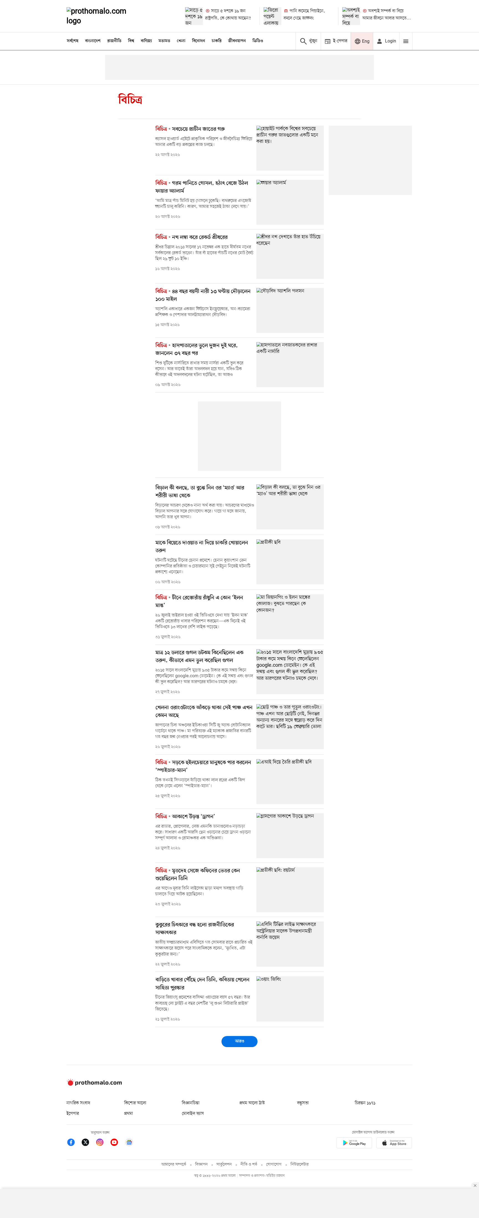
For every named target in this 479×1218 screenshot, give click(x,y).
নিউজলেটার (300, 1164)
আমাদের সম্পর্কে (173, 1164)
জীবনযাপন (237, 41)
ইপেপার (73, 1114)
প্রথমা (128, 1114)
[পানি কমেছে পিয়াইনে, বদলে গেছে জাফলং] (272, 16)
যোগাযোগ (274, 1164)
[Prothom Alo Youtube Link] (117, 1143)
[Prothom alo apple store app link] (394, 1144)
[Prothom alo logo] (94, 1084)
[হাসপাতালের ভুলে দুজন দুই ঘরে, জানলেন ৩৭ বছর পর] (290, 364)
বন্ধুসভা (303, 1103)
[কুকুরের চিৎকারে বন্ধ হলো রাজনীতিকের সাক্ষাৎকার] (290, 943)
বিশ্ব (131, 41)
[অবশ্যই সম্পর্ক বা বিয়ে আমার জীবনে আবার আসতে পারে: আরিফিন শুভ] (351, 16)
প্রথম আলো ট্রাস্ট (252, 1103)
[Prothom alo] (104, 16)
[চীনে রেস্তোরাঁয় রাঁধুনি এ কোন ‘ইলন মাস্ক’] (290, 616)
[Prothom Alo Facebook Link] (74, 1143)
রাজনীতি (114, 41)
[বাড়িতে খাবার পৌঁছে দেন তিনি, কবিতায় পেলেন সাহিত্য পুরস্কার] (290, 998)
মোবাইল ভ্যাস (193, 1114)
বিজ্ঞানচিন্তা (191, 1103)
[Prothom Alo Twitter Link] (88, 1143)
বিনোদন (198, 41)
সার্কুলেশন (224, 1164)
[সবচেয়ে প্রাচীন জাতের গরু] (290, 148)
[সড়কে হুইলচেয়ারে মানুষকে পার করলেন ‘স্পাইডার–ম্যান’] (290, 781)
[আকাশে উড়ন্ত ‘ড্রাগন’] (290, 835)
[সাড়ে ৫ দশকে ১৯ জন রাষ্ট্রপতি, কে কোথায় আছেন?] (194, 16)
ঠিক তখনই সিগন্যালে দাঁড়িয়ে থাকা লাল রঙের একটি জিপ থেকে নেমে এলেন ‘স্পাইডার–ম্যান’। (200, 783)
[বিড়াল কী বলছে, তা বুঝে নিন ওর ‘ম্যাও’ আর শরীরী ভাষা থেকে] (290, 506)
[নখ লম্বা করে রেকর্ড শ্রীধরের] (290, 256)
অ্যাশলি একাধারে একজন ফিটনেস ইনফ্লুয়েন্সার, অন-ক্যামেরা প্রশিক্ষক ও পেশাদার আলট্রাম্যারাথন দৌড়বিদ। (202, 312)
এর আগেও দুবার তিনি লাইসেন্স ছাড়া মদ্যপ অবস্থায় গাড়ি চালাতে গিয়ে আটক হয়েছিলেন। (199, 891)
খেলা (181, 41)
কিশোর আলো (135, 1103)
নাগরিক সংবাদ (78, 1103)
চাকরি (216, 41)
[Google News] (129, 1143)
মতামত (164, 41)
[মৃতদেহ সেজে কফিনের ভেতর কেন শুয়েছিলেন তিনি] (290, 889)
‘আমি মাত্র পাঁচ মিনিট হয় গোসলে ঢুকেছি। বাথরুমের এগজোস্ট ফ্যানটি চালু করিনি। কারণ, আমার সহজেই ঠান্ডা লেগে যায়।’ (203, 204)
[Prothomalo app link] (354, 1144)
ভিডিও (258, 41)
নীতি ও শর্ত (249, 1164)
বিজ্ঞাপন (201, 1164)
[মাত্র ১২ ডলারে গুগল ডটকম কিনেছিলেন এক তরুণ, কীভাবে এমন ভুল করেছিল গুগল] (290, 671)
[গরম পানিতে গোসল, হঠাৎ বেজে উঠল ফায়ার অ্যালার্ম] (290, 202)
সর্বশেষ (72, 41)
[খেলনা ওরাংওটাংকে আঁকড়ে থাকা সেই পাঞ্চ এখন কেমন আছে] (290, 726)
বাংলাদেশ (93, 41)
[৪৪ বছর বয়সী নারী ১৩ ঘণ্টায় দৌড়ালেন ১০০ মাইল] (290, 310)
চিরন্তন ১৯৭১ (365, 1103)
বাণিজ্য (146, 41)
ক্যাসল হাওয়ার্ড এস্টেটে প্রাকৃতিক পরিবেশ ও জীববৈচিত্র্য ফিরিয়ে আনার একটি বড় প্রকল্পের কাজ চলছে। (203, 142)
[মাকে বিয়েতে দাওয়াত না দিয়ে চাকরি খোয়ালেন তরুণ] (290, 561)
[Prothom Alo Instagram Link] (102, 1143)
